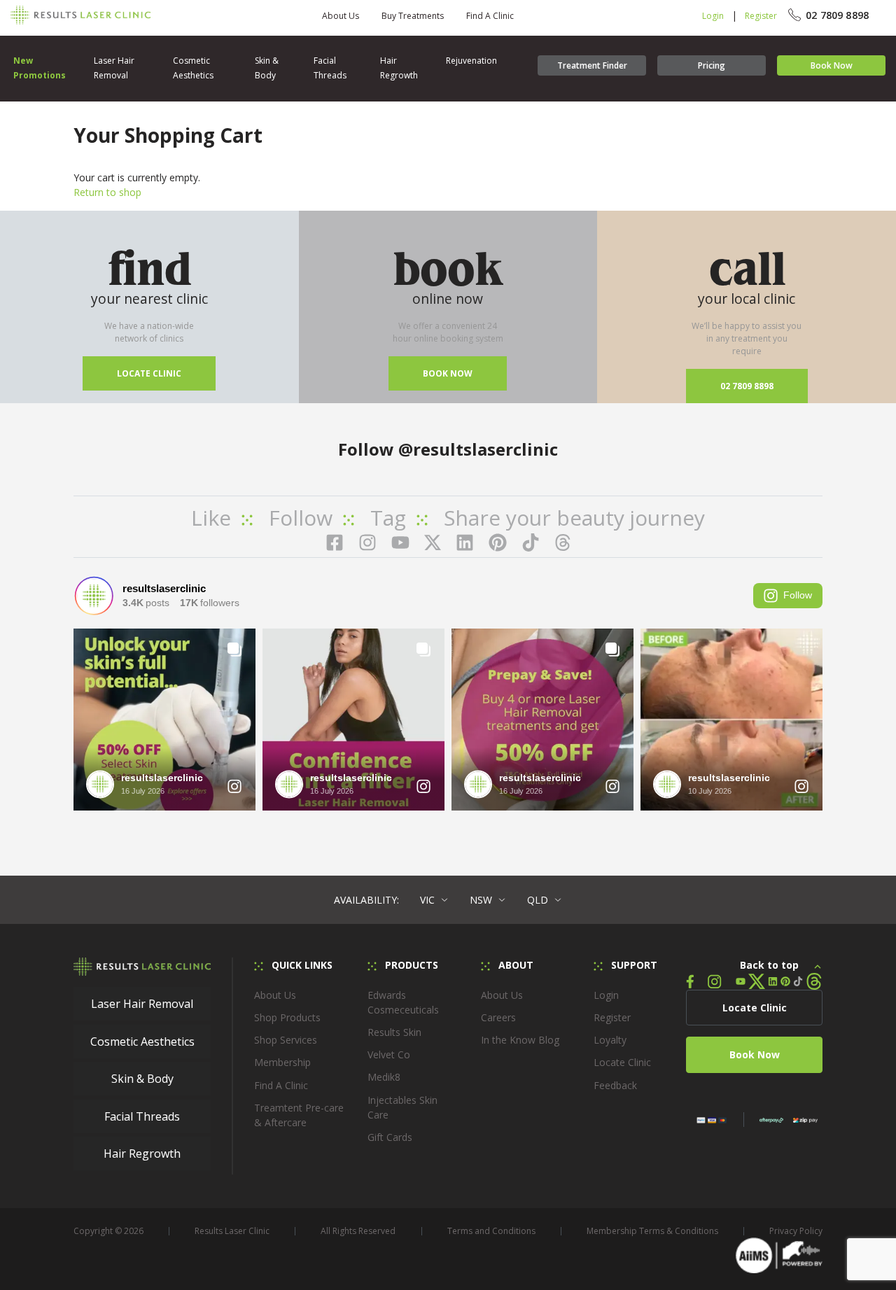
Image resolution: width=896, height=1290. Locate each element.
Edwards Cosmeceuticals (403, 1002)
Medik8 (384, 1077)
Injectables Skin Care (403, 1107)
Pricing (711, 65)
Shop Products (287, 1017)
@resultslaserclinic (478, 449)
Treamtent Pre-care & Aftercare (299, 1115)
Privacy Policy (795, 1231)
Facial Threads (330, 68)
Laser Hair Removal (114, 68)
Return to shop (107, 192)
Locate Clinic (149, 373)
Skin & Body (267, 68)
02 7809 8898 (747, 386)
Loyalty (610, 1039)
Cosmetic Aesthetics (193, 68)
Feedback (615, 1085)
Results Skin (394, 1032)
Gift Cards (390, 1137)
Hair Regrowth (399, 68)
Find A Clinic (490, 16)
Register (761, 16)
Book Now (832, 65)
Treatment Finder (592, 65)
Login (713, 16)
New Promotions (39, 68)
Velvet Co (389, 1054)
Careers (498, 1017)
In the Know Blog (520, 1039)
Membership (282, 1062)
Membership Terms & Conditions (652, 1231)
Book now (447, 373)
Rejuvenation (471, 60)
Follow (797, 595)
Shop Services (285, 1039)
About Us (340, 16)
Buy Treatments (413, 16)
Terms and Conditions (491, 1231)
